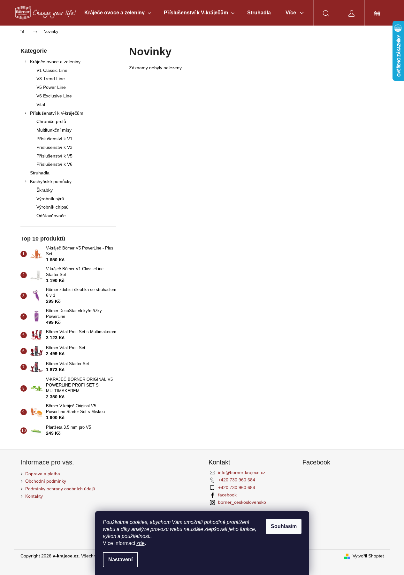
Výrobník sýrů (50, 198)
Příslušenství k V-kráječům (56, 113)
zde (140, 543)
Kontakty (34, 496)
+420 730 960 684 (236, 479)
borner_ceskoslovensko (242, 502)
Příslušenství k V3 (54, 147)
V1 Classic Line (51, 70)
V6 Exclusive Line (54, 95)
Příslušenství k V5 (54, 155)
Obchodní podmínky (45, 481)
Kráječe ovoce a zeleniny (55, 61)
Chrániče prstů (51, 121)
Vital (40, 104)
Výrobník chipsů (52, 207)
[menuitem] (117, 13)
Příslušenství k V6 (54, 164)
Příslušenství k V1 (54, 138)
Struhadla (40, 172)
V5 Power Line (51, 87)
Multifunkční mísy (54, 130)
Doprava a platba (42, 473)
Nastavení (120, 559)
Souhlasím (284, 526)
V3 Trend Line (50, 78)
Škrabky (44, 190)
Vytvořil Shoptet (368, 555)
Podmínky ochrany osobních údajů (60, 488)
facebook (227, 494)
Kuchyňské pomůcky (51, 181)
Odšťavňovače (51, 215)
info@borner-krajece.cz (241, 472)
